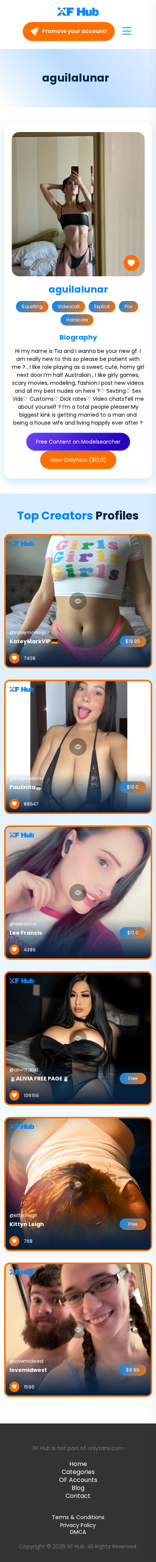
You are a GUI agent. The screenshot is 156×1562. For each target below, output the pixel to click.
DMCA (78, 1532)
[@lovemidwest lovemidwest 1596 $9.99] (78, 1329)
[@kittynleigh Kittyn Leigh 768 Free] (78, 1183)
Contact (78, 1495)
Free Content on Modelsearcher (78, 442)
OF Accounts (78, 1479)
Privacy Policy (78, 1525)
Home (78, 1464)
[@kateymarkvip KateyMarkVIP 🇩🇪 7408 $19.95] (78, 601)
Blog (78, 1487)
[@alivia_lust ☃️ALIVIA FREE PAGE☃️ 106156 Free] (78, 1038)
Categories (78, 1472)
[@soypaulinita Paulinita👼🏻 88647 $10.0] (78, 746)
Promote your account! (74, 31)
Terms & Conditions (78, 1517)
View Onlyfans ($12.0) (78, 460)
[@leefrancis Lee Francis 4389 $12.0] (78, 892)
